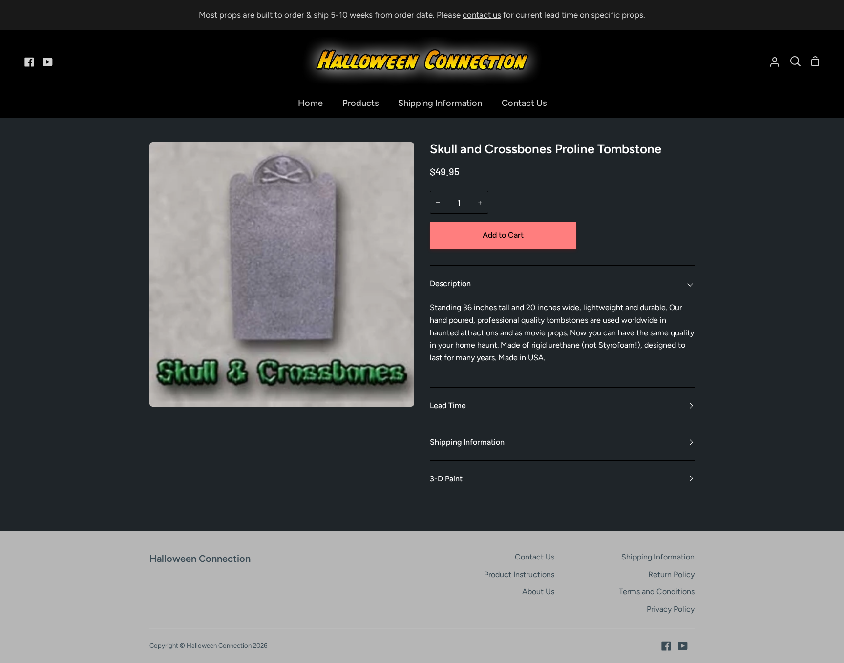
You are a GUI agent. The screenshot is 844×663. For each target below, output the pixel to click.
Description (450, 283)
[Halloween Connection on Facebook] (666, 646)
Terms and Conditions (657, 591)
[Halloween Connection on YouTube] (683, 646)
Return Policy (671, 574)
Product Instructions (519, 574)
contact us (482, 15)
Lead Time (448, 405)
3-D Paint (446, 478)
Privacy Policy (671, 609)
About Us (538, 591)
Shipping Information (467, 442)
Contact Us (534, 556)
